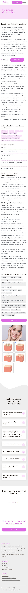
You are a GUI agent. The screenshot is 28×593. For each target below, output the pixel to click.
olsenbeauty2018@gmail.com (9, 578)
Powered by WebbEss (7, 587)
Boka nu (17, 2)
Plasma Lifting (5, 567)
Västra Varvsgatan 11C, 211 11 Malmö (11, 580)
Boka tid (17, 59)
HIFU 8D (4, 565)
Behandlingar (5, 563)
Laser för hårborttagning (7, 569)
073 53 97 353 (5, 576)
